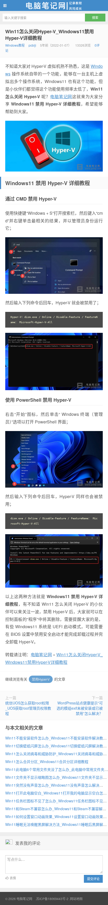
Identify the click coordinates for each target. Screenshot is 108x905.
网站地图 (76, 898)
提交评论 (93, 878)
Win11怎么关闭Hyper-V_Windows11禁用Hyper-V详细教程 (49, 34)
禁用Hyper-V (41, 679)
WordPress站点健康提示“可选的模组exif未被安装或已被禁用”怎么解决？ (80, 708)
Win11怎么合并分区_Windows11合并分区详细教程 (46, 761)
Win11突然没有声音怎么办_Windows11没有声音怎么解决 (52, 785)
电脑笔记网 (54, 5)
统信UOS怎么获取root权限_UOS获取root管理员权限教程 (28, 708)
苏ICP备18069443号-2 (52, 898)
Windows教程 (15, 45)
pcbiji (32, 45)
